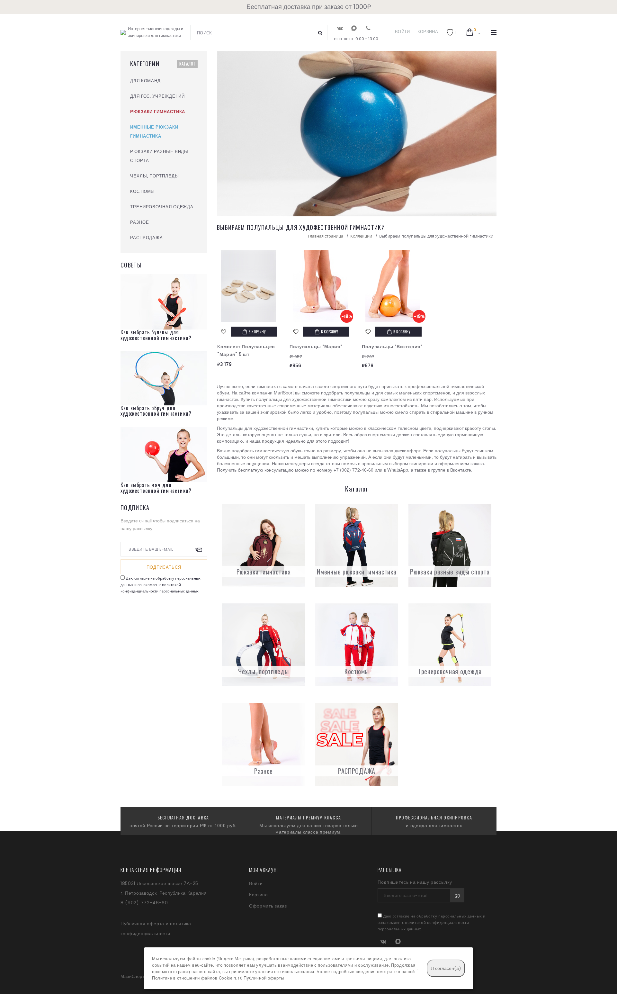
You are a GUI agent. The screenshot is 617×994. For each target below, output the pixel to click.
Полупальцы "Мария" (316, 346)
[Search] (320, 32)
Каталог (187, 63)
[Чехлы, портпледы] (263, 644)
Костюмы (356, 671)
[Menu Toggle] (493, 32)
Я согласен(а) (446, 968)
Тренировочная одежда (450, 671)
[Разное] (263, 744)
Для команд (145, 81)
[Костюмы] (356, 644)
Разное (263, 771)
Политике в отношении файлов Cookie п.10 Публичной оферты (218, 978)
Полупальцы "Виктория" (392, 346)
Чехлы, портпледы (263, 671)
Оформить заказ (268, 906)
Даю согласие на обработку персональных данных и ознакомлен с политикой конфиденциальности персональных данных (161, 584)
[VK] (340, 28)
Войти (402, 32)
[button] (451, 32)
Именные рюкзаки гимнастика (356, 571)
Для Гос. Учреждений (157, 96)
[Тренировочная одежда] (449, 644)
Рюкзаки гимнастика (264, 571)
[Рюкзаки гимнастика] (263, 545)
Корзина (427, 32)
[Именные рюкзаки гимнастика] (356, 545)
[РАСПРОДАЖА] (356, 744)
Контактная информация (151, 870)
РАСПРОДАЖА (356, 771)
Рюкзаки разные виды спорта (449, 571)
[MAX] (354, 28)
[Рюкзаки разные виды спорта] (449, 545)
